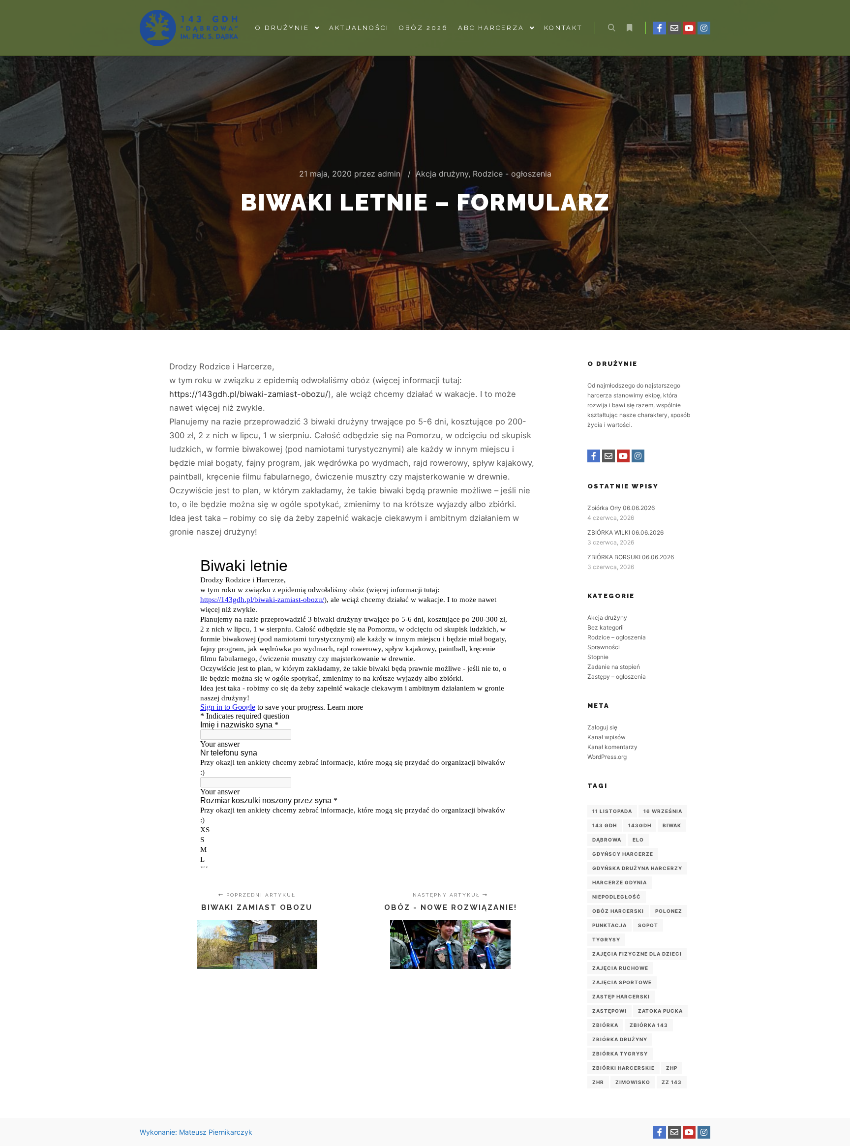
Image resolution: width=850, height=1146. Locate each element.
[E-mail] (674, 28)
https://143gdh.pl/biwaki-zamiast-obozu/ (248, 394)
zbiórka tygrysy (620, 1053)
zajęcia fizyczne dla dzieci (637, 954)
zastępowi (609, 1011)
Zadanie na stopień (613, 666)
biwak (672, 825)
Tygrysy (606, 939)
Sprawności (603, 647)
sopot (648, 925)
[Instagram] (704, 28)
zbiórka (605, 1025)
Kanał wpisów (606, 737)
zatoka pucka (660, 1011)
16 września (662, 811)
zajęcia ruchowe (620, 968)
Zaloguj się (602, 727)
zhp (671, 1068)
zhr (598, 1082)
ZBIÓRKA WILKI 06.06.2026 (625, 532)
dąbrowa (606, 840)
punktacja (609, 925)
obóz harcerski (618, 911)
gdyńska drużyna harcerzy (637, 868)
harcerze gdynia (619, 882)
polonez (668, 911)
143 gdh (604, 825)
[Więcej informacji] (629, 28)
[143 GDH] (189, 28)
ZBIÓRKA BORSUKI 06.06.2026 (630, 557)
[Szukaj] (611, 28)
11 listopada (612, 811)
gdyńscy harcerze (622, 854)
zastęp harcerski (621, 996)
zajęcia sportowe (622, 982)
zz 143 (672, 1082)
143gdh (639, 825)
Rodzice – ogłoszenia (616, 637)
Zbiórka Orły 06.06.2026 (621, 508)
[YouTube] (689, 28)
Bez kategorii (605, 627)
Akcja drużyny (442, 174)
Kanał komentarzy (612, 747)
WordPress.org (607, 756)
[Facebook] (659, 28)
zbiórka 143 (649, 1025)
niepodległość (616, 897)
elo (638, 840)
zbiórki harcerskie (623, 1068)
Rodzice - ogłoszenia (512, 174)
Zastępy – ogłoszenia (616, 676)
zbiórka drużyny (619, 1039)
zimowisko (632, 1082)
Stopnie (597, 657)
